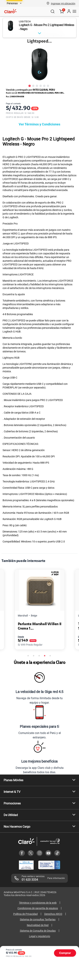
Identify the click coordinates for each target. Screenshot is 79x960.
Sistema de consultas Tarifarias (37, 919)
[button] (63, 3)
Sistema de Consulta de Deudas (38, 930)
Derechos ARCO (53, 913)
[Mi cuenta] (68, 11)
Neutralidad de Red (38, 925)
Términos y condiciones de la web (38, 902)
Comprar (65, 953)
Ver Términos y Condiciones (39, 124)
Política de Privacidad (25, 913)
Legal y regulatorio (39, 936)
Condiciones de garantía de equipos (37, 908)
